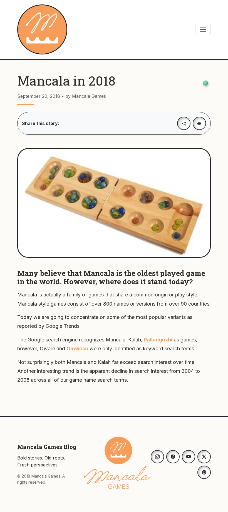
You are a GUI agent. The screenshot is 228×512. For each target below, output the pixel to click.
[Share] (183, 123)
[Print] (199, 123)
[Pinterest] (204, 472)
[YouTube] (188, 456)
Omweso (77, 348)
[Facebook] (173, 456)
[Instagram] (157, 456)
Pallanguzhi (158, 340)
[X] (204, 456)
